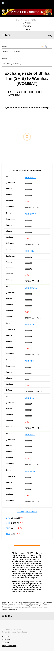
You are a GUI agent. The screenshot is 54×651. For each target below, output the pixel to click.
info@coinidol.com (9, 646)
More (28, 29)
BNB (8, 528)
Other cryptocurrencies (27, 511)
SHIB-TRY (29, 251)
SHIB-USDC (30, 214)
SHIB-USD (30, 435)
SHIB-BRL (29, 398)
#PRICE (27, 23)
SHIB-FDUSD (31, 288)
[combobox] (27, 51)
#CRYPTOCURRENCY (27, 20)
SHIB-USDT (30, 178)
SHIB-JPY (29, 361)
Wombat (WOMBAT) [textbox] (12, 63)
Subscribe (6, 639)
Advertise (5, 643)
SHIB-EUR (30, 324)
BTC (8, 518)
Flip (42, 46)
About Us (5, 636)
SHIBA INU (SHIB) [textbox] (11, 52)
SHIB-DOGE (30, 471)
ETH (8, 523)
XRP (8, 534)
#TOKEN (27, 26)
